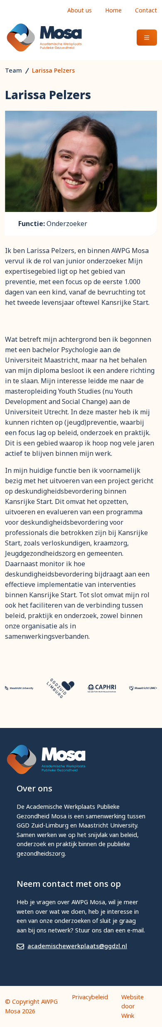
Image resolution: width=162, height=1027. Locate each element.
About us (79, 10)
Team (13, 70)
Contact (146, 10)
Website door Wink (132, 1006)
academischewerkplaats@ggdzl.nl (77, 946)
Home (113, 10)
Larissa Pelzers (53, 70)
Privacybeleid (90, 997)
